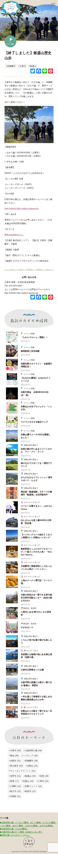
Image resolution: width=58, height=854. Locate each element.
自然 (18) (44, 776)
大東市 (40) (15, 750)
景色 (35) (14, 755)
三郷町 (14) (15, 786)
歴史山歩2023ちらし (14, 234)
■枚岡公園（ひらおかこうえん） (15, 835)
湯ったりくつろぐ (31, 650)
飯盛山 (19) (30, 776)
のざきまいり (27, 627)
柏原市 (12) (30, 791)
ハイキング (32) (30, 755)
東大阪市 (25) (16, 766)
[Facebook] (39, 71)
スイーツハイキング (32, 502)
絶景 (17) (14, 781)
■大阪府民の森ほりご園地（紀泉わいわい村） (21, 832)
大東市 (23, 66)
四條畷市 (11, 66)
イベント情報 (29, 334)
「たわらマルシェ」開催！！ (34, 337)
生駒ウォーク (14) (33, 786)
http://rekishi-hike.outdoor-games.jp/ (21, 208)
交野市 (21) (15, 776)
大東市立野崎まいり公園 (32, 670)
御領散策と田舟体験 (30, 351)
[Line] (45, 71)
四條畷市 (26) (31, 760)
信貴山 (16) (28, 781)
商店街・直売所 (30, 608)
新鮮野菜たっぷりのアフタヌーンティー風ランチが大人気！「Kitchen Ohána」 (36, 552)
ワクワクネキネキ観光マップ (34, 422)
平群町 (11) (15, 796)
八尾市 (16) (43, 781)
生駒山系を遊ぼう (31, 445)
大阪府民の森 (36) (33, 750)
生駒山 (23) (32, 766)
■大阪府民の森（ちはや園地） (14, 829)
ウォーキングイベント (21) (22, 771)
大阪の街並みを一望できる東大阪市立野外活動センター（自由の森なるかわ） (36, 597)
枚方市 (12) (15, 791)
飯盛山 (33, 66)
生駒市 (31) (15, 760)
